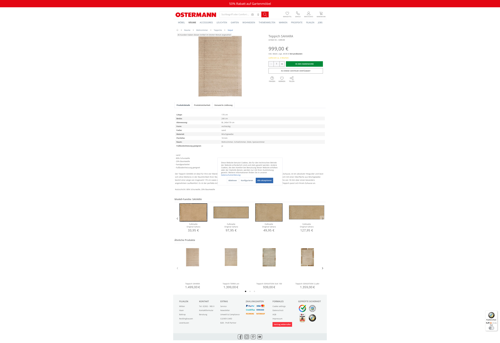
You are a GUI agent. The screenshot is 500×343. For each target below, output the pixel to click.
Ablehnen (232, 180)
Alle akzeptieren (264, 180)
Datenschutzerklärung (230, 175)
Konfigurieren (247, 180)
